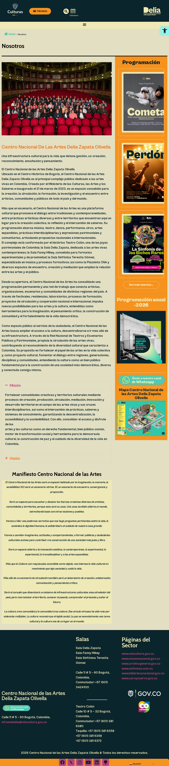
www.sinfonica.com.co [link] (137, 668)
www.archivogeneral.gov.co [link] (141, 663)
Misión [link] (15, 385)
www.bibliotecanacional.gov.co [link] (143, 673)
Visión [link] (15, 458)
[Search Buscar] (61, 11)
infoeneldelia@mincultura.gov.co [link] (24, 722)
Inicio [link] (12, 34)
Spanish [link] (136, 764)
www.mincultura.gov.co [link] (138, 654)
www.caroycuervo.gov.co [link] (139, 678)
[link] (164, 30)
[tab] (57, 385)
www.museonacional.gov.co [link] (141, 659)
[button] (84, 24)
